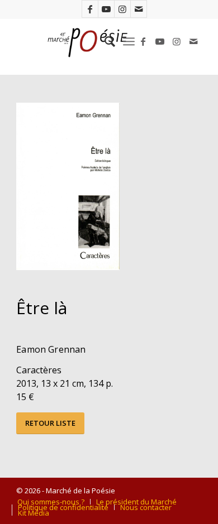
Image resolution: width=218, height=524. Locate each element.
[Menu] (129, 41)
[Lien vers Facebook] (90, 9)
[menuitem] (104, 41)
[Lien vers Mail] (138, 9)
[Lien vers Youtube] (106, 9)
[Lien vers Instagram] (122, 9)
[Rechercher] (104, 41)
